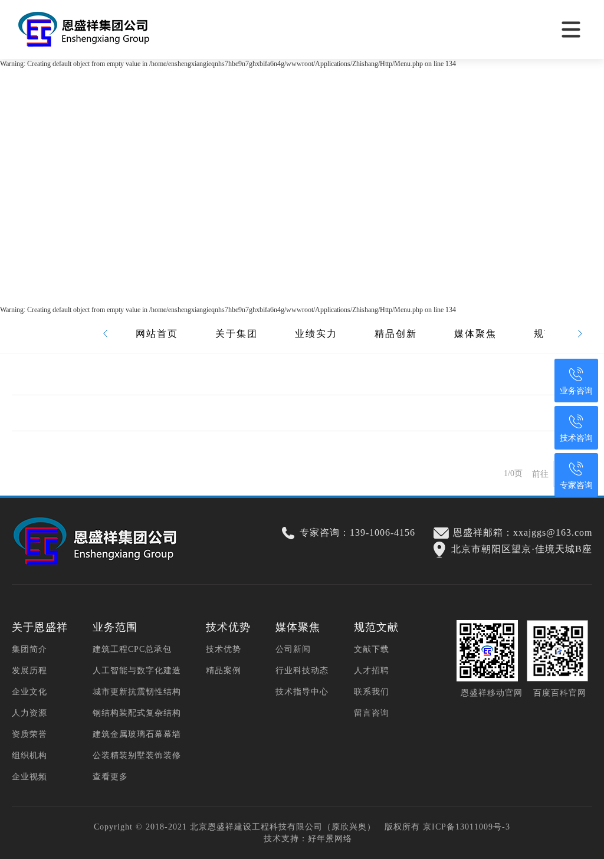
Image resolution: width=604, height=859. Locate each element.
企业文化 (29, 691)
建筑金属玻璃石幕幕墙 (137, 734)
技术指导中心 (302, 691)
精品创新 (396, 334)
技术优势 (223, 649)
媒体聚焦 (475, 334)
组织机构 (29, 755)
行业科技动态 (302, 670)
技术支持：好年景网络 (308, 838)
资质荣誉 (29, 734)
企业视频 (29, 776)
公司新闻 (293, 649)
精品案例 (223, 670)
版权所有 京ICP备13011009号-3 (447, 826)
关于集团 (236, 334)
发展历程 (29, 670)
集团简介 (29, 649)
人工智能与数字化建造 (137, 670)
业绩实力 (316, 334)
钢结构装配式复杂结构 (137, 713)
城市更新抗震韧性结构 (137, 691)
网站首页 (157, 334)
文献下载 (371, 649)
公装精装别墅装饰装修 (137, 755)
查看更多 (110, 776)
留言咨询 (371, 713)
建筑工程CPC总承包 (132, 649)
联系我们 (371, 691)
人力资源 (29, 713)
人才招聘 (371, 670)
